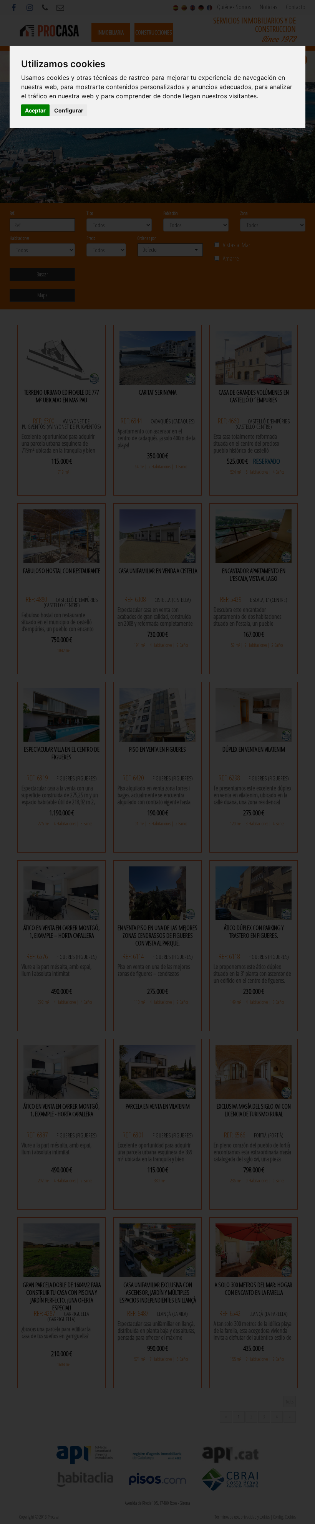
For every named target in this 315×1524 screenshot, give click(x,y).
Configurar (68, 110)
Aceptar (35, 110)
